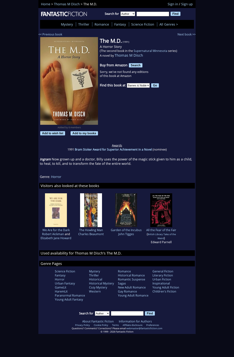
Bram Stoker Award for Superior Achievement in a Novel (113, 149)
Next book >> (187, 34)
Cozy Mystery (98, 287)
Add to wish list (52, 133)
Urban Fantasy (65, 283)
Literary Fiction (162, 275)
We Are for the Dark (56, 230)
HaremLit (61, 291)
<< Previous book (50, 34)
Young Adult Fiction (165, 287)
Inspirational (161, 283)
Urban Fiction (161, 279)
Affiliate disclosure (132, 325)
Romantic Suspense (131, 279)
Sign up (187, 4)
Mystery (67, 24)
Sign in (173, 4)
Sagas (122, 283)
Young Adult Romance (133, 295)
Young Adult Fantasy (69, 299)
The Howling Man (91, 230)
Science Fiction (142, 24)
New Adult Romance (132, 287)
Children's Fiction (164, 291)
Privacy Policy (82, 325)
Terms (115, 325)
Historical (95, 279)
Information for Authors (135, 321)
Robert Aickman (53, 234)
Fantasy (120, 24)
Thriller (83, 24)
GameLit (60, 287)
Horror (56, 176)
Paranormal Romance (70, 295)
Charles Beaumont (91, 234)
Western (95, 291)
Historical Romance (131, 275)
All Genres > (169, 24)
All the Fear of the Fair (161, 230)
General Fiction (162, 271)
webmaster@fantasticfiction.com (144, 328)
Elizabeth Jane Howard (56, 238)
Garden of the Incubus (126, 230)
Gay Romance (127, 291)
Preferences (152, 325)
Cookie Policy (101, 325)
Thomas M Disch (129, 55)
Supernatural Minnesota (150, 51)
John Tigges (126, 234)
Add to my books (84, 133)
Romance (102, 24)
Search (136, 65)
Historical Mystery (101, 283)
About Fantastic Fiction (98, 321)
